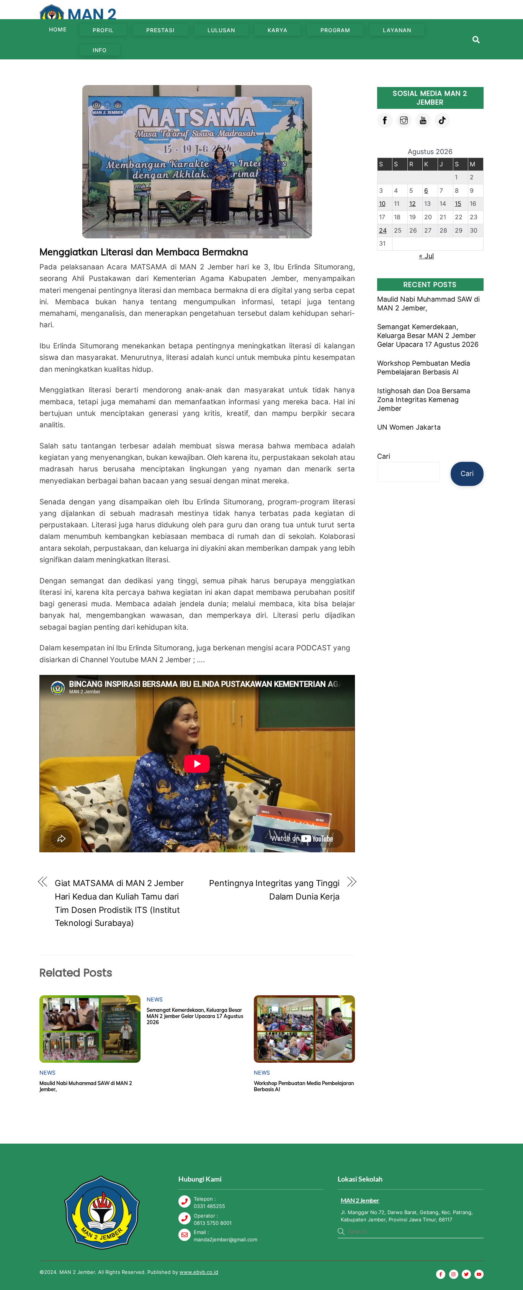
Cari (383, 456)
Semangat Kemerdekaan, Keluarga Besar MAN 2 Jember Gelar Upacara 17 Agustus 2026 (195, 1016)
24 (383, 230)
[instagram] (404, 120)
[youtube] (423, 120)
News (47, 1072)
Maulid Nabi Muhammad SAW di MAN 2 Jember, (428, 303)
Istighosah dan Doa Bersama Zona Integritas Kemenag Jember (423, 400)
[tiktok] (442, 120)
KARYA (278, 30)
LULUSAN (221, 30)
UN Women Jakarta (409, 427)
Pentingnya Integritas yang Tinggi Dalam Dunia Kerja (274, 889)
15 (458, 203)
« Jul (426, 256)
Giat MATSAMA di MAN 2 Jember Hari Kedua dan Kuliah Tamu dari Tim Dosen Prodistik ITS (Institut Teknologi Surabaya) (119, 903)
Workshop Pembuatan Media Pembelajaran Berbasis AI (423, 367)
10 (382, 203)
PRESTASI (160, 30)
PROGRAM (335, 30)
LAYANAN (397, 30)
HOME (58, 29)
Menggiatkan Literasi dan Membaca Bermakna (143, 252)
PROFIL (103, 30)
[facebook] (384, 120)
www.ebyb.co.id (199, 1272)
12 (412, 203)
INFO (100, 50)
